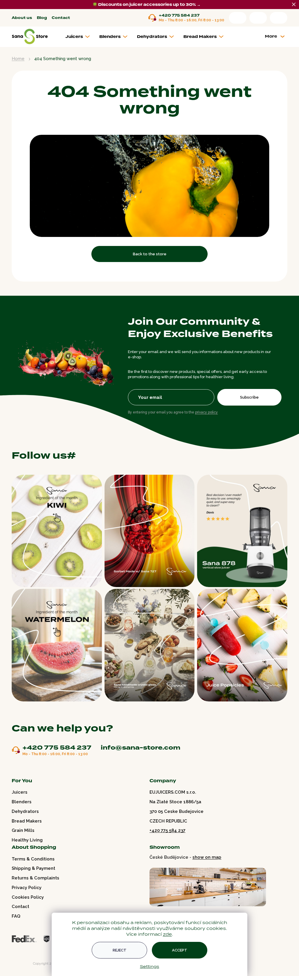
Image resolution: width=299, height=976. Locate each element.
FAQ (16, 916)
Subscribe (249, 397)
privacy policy (206, 412)
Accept (179, 950)
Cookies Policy (28, 897)
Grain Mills (23, 830)
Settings (149, 966)
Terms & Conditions (33, 859)
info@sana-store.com (140, 747)
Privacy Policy (26, 887)
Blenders (22, 801)
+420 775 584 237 (179, 15)
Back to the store (149, 254)
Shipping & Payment (33, 868)
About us (22, 17)
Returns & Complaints (35, 878)
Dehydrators (25, 811)
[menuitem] (79, 37)
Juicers (19, 792)
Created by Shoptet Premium (24, 963)
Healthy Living (27, 840)
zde (167, 934)
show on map (206, 857)
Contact (61, 17)
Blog (42, 17)
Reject (119, 950)
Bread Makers (27, 821)
